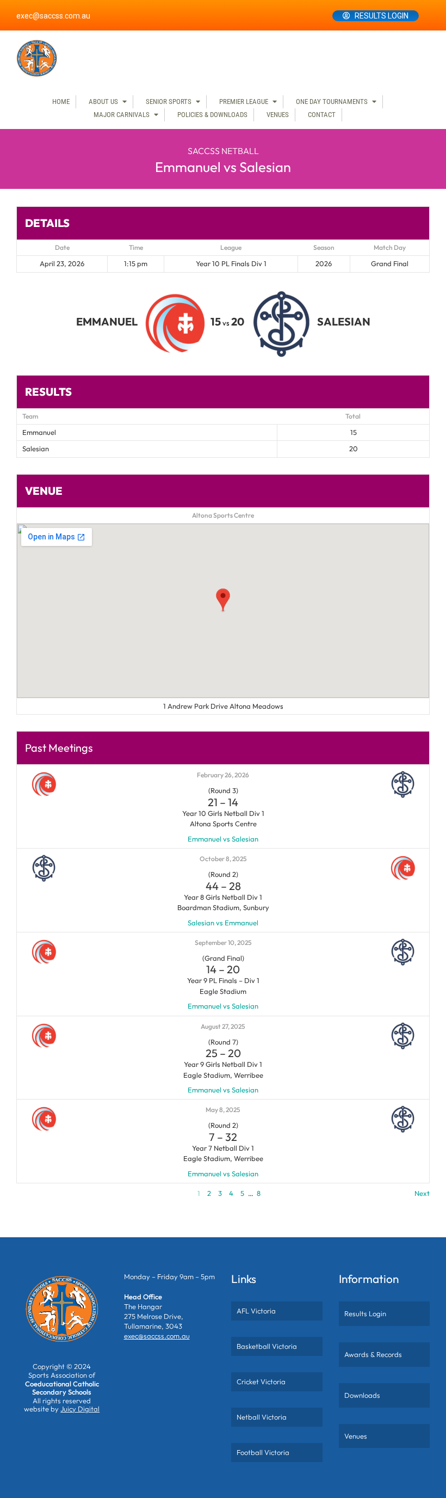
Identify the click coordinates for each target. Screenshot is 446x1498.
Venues (278, 114)
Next (422, 1193)
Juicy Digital (80, 1408)
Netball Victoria (262, 1417)
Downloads (362, 1395)
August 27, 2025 (223, 1026)
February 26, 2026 (223, 775)
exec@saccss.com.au (53, 15)
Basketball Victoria (267, 1346)
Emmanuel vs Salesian (223, 838)
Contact (322, 114)
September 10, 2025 (223, 942)
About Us (103, 101)
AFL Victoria (256, 1310)
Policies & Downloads (212, 114)
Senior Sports (168, 101)
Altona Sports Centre (223, 515)
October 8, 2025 (223, 859)
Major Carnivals (122, 114)
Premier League (243, 101)
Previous (30, 1193)
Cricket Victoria (261, 1381)
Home (61, 101)
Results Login (381, 15)
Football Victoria (263, 1452)
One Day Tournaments (332, 101)
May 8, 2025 (223, 1110)
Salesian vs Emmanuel (223, 922)
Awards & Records (373, 1354)
